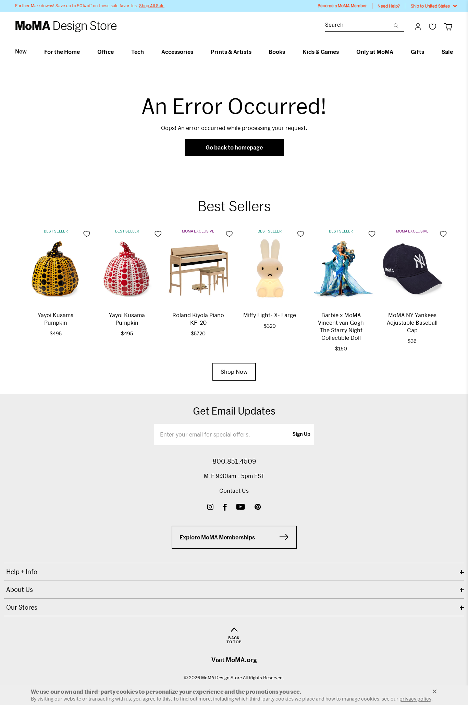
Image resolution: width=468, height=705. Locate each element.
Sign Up (301, 434)
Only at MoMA (374, 52)
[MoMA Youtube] (240, 507)
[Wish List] (432, 27)
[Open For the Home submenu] (83, 51)
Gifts (417, 52)
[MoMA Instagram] (210, 507)
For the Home (62, 52)
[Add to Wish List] (86, 234)
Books (277, 52)
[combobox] (359, 25)
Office (105, 52)
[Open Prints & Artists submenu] (254, 51)
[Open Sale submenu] (456, 51)
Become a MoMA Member (342, 5)
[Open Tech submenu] (147, 51)
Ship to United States (430, 5)
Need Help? (389, 5)
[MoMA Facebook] (225, 507)
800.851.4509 (234, 461)
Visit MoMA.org (234, 660)
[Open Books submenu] (288, 51)
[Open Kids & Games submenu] (342, 51)
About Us (19, 589)
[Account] (418, 27)
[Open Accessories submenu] (196, 51)
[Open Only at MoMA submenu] (396, 51)
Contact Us (234, 490)
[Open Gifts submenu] (427, 51)
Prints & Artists (231, 52)
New (21, 51)
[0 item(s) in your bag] (448, 27)
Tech (137, 52)
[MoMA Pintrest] (257, 507)
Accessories (177, 52)
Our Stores (21, 607)
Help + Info (21, 571)
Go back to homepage (234, 147)
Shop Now (234, 371)
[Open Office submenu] (116, 51)
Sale (447, 52)
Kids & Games (321, 52)
